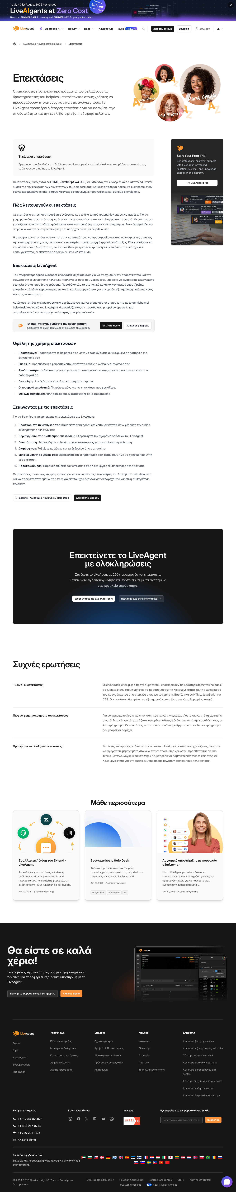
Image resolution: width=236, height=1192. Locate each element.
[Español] (127, 1157)
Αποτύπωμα (101, 1069)
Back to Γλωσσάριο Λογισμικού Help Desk (44, 497)
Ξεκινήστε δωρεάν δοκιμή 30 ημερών (32, 993)
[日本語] (170, 1157)
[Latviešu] (183, 1157)
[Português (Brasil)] (208, 1157)
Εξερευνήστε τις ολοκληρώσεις (93, 598)
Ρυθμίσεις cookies (130, 1184)
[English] (121, 1157)
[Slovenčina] (136, 1162)
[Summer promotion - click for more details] (118, 10)
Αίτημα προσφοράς (61, 1069)
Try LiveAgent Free (197, 182)
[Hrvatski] (152, 1157)
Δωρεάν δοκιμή (162, 28)
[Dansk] (102, 1157)
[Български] (90, 1157)
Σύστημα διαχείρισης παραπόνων (202, 1081)
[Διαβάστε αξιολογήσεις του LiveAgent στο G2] (132, 1121)
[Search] (145, 29)
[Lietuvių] (177, 1157)
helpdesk (53, 97)
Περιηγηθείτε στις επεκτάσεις (139, 598)
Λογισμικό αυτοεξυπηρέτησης (200, 1062)
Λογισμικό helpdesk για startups (201, 1095)
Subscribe (213, 1119)
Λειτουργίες (20, 1057)
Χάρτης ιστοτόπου (200, 1179)
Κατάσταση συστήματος (64, 1055)
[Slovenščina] (142, 1162)
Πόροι (87, 28)
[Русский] (220, 1157)
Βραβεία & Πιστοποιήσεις (109, 1048)
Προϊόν (72, 28)
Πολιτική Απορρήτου (160, 1179)
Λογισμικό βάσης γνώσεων (198, 1041)
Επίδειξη (184, 28)
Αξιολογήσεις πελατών (108, 1055)
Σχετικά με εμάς (104, 1041)
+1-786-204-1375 (29, 1132)
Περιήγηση (19, 1071)
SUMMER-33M (28, 17)
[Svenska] (149, 1162)
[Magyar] (158, 1157)
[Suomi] (139, 1157)
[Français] (146, 1157)
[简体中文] (167, 1162)
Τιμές (16, 1050)
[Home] (14, 44)
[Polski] (202, 1157)
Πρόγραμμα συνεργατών (109, 1062)
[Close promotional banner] (231, 5)
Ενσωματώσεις (21, 1064)
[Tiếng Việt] (161, 1162)
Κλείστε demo (71, 993)
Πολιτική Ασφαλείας (131, 1179)
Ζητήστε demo (111, 325)
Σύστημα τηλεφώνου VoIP (198, 1055)
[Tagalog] (155, 1162)
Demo (16, 1043)
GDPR (180, 1179)
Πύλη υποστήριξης (61, 1041)
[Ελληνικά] (114, 1157)
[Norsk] (195, 1157)
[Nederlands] (189, 1157)
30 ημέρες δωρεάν (137, 325)
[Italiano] (164, 1157)
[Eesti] (133, 1157)
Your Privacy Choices (165, 1184)
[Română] (214, 1157)
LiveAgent (57, 168)
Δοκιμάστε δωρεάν (87, 497)
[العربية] (83, 1157)
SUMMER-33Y (61, 17)
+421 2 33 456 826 (30, 1119)
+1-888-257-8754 (29, 1126)
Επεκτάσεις (75, 43)
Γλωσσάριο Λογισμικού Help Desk (42, 43)
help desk (19, 307)
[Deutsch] (108, 1157)
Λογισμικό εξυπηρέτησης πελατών (203, 1048)
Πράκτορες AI (52, 28)
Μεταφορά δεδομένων (63, 1048)
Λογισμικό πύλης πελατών (198, 1088)
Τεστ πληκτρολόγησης (152, 1069)
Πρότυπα (144, 1062)
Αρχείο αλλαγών (60, 1062)
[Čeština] (96, 1157)
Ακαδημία (144, 1055)
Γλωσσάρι (144, 1048)
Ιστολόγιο (144, 1041)
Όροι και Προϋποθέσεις (100, 1179)
